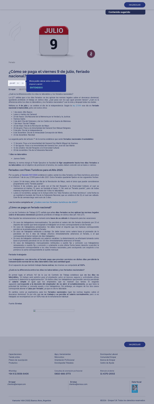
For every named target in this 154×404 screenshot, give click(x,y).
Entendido (36, 87)
